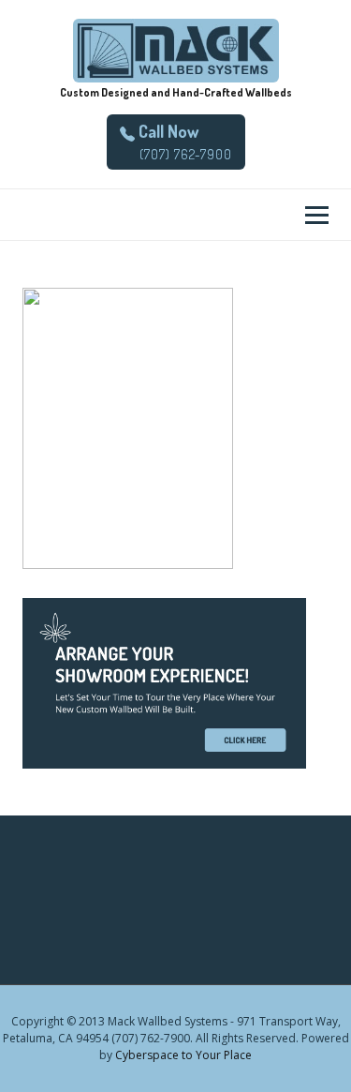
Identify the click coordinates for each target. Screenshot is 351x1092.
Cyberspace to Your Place (183, 1055)
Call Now (166, 131)
